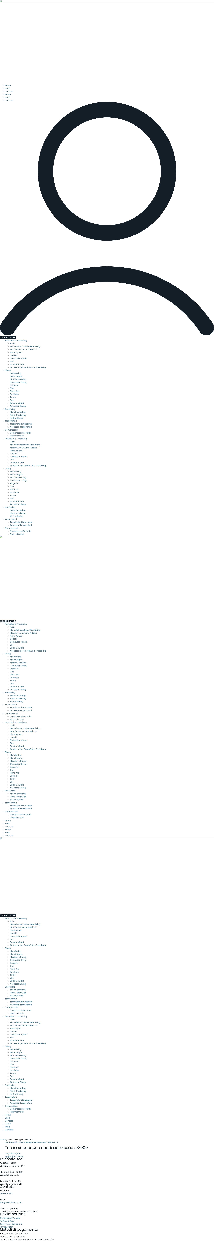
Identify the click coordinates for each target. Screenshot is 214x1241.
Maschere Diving (18, 379)
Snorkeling (10, 409)
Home (8, 85)
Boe (12, 361)
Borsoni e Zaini (17, 364)
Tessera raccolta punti (11, 1224)
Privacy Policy (6, 1226)
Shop (7, 88)
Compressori (11, 429)
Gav (12, 388)
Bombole (14, 394)
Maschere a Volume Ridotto (23, 349)
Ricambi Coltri (17, 435)
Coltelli (13, 355)
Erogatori (14, 385)
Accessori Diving (18, 406)
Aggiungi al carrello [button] (14, 1156)
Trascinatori (11, 420)
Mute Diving (15, 373)
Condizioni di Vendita (10, 1218)
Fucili (12, 343)
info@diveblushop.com (11, 1202)
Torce (13, 397)
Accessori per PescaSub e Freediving (28, 367)
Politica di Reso (7, 1221)
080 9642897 (6, 1193)
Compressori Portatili (20, 432)
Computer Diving (18, 382)
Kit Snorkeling (16, 418)
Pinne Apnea (16, 352)
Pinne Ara (14, 391)
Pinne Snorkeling (18, 415)
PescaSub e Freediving (16, 340)
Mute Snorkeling (18, 412)
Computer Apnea (18, 358)
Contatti (9, 91)
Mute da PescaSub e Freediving (25, 346)
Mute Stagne (16, 376)
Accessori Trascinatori (21, 426)
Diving (8, 370)
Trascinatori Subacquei (21, 423)
